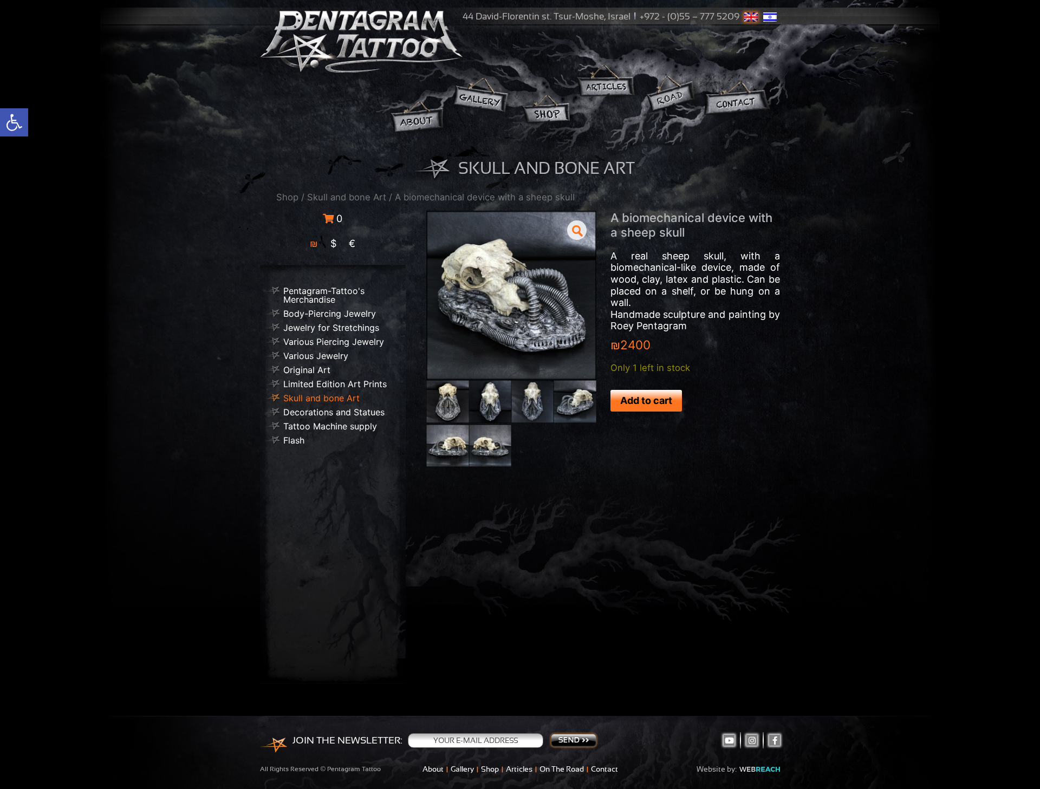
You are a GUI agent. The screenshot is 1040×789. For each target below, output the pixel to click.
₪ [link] (314, 243)
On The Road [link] (562, 769)
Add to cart (646, 400)
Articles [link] (519, 769)
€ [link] (352, 243)
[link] (14, 122)
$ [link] (333, 243)
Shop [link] (287, 197)
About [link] (433, 769)
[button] (577, 230)
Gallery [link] (462, 769)
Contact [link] (604, 769)
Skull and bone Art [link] (346, 197)
